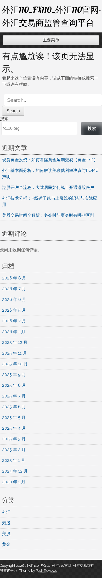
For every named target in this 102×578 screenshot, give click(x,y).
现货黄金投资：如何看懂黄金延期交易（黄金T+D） (50, 159)
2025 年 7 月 (14, 396)
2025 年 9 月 (14, 374)
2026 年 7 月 (14, 288)
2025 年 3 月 (14, 438)
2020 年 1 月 (13, 481)
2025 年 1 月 (13, 460)
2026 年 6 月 (14, 299)
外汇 (6, 512)
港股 (6, 522)
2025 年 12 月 (14, 342)
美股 (6, 533)
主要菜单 (51, 40)
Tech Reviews (46, 571)
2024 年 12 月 (15, 471)
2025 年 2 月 (14, 449)
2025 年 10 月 (15, 363)
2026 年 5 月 (14, 310)
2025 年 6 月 (14, 406)
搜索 (4, 118)
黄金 (6, 544)
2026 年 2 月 (14, 320)
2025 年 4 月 (14, 428)
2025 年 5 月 (14, 417)
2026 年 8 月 (14, 278)
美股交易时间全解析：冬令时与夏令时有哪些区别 (48, 215)
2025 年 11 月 (14, 353)
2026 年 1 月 (13, 331)
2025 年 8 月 (14, 385)
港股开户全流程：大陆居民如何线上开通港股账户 (48, 187)
